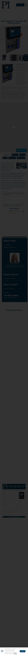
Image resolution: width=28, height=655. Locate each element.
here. (15, 653)
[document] (14, 327)
